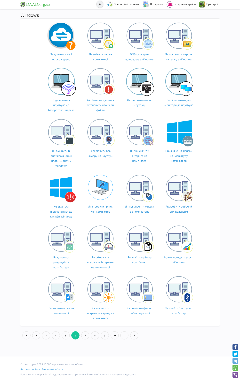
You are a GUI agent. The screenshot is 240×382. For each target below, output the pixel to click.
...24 (134, 335)
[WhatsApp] (235, 368)
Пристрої (212, 4)
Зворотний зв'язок (52, 369)
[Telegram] (235, 361)
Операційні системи (126, 4)
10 (114, 335)
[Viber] (235, 375)
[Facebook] (235, 347)
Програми (156, 4)
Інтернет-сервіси (185, 4)
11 (124, 335)
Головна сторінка (30, 369)
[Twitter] (235, 354)
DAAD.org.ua (38, 4)
